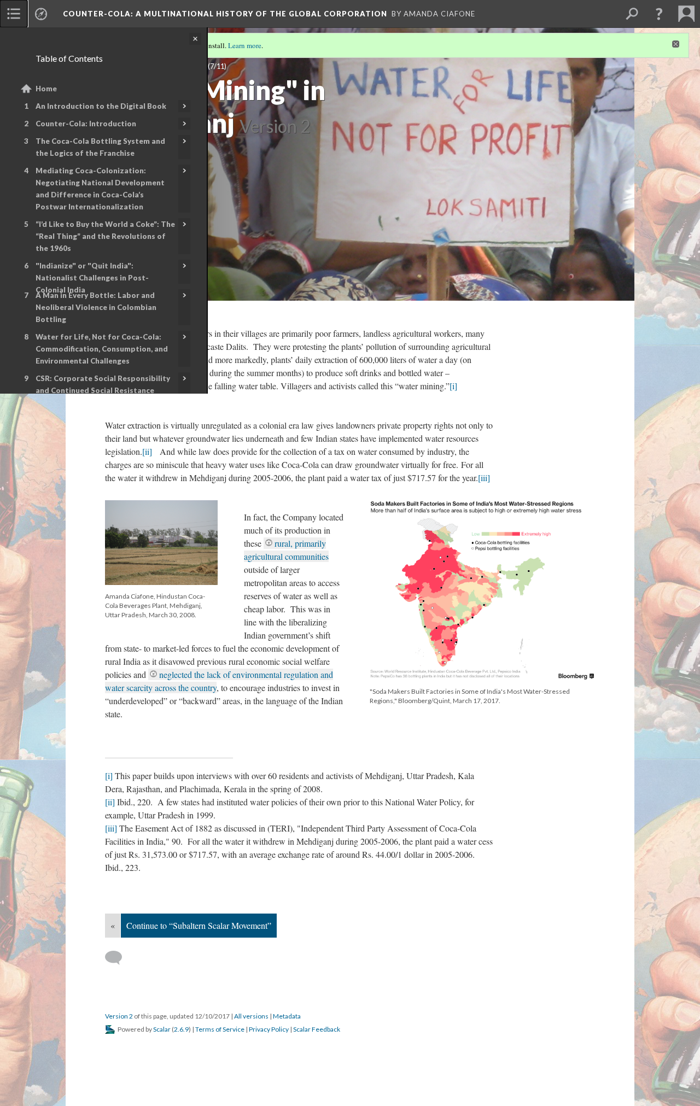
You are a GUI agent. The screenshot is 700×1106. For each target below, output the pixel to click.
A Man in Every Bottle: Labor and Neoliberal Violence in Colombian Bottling (96, 307)
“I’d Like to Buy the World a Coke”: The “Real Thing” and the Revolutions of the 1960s (105, 236)
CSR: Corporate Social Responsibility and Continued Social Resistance (103, 384)
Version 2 (119, 1016)
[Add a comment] (118, 958)
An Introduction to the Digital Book (101, 106)
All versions (251, 1016)
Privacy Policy (269, 1029)
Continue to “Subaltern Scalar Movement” (198, 925)
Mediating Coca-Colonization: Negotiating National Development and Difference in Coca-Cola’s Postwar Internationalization (100, 188)
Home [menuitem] (46, 88)
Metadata (287, 1016)
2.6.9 (181, 1029)
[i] (453, 385)
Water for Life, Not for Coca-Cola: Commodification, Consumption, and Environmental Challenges (102, 348)
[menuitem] (13, 13)
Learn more (244, 45)
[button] (659, 13)
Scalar (162, 1029)
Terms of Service (219, 1029)
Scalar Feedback (316, 1029)
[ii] (147, 451)
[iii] (484, 477)
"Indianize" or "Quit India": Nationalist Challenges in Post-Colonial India (92, 277)
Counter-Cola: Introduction (86, 123)
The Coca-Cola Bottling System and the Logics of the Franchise (100, 147)
